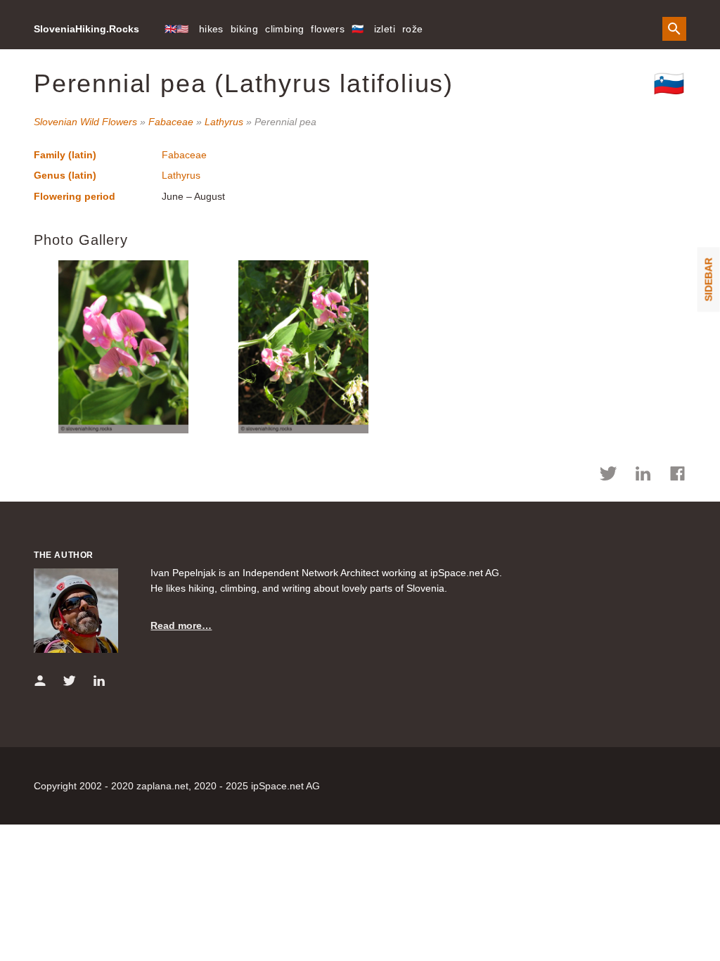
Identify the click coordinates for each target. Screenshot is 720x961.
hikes (211, 28)
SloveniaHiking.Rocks (86, 28)
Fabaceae (170, 121)
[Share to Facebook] (677, 475)
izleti (384, 28)
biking (244, 28)
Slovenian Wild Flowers (85, 121)
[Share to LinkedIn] (643, 475)
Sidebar (708, 279)
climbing (284, 28)
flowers (328, 28)
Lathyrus (224, 121)
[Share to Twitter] (608, 475)
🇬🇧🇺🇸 (177, 28)
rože (412, 28)
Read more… (181, 625)
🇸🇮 (358, 28)
